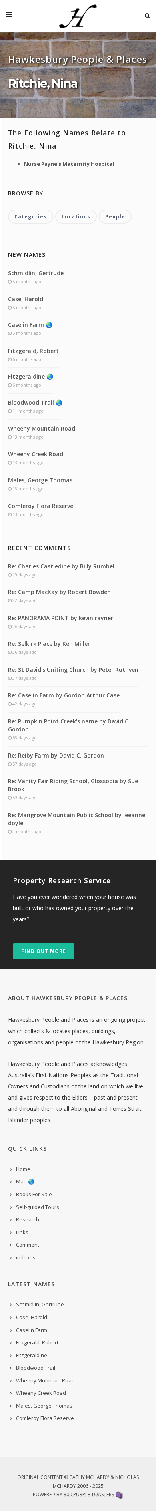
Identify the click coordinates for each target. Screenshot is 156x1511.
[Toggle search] (147, 16)
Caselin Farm (31, 1330)
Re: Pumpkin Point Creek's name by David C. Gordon (69, 725)
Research (27, 1219)
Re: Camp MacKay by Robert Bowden (59, 592)
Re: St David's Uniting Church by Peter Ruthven (73, 669)
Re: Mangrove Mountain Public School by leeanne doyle (76, 819)
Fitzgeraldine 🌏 (30, 376)
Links (22, 1232)
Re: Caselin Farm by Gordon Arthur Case (64, 695)
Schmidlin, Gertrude (36, 273)
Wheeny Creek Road (35, 454)
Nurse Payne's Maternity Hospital (69, 163)
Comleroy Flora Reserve (40, 506)
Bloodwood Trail (35, 1367)
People (115, 216)
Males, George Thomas (40, 480)
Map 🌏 (25, 1181)
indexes (26, 1257)
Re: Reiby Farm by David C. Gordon (56, 755)
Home (23, 1169)
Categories (30, 216)
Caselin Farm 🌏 (30, 324)
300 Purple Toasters (89, 1494)
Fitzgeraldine (31, 1355)
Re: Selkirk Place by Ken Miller (49, 643)
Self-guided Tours (37, 1207)
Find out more (43, 951)
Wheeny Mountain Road (41, 428)
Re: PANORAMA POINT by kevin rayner (60, 618)
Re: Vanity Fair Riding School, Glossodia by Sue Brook (73, 785)
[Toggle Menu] (9, 16)
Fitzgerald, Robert (33, 351)
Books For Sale (34, 1194)
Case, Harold (25, 299)
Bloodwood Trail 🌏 (35, 402)
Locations (76, 216)
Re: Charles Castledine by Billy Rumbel (61, 566)
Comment (27, 1244)
